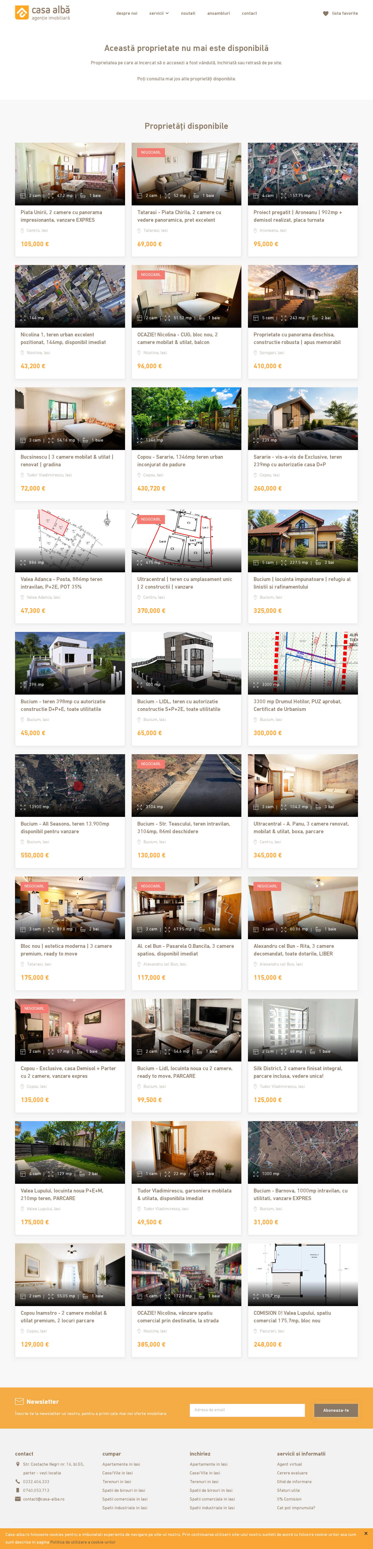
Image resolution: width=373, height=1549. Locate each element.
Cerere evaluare (292, 1473)
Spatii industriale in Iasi (124, 1508)
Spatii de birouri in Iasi (123, 1491)
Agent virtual (289, 1464)
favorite (345, 13)
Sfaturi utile (288, 1491)
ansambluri (218, 13)
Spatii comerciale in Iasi (124, 1499)
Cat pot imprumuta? (296, 1508)
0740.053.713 (36, 1491)
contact (249, 13)
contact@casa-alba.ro (43, 1499)
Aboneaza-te (336, 1410)
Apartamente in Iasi (121, 1464)
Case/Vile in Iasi (117, 1473)
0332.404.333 (36, 1482)
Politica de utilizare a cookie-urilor (83, 1542)
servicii (156, 13)
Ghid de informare (294, 1482)
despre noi (126, 13)
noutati (188, 13)
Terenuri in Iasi (116, 1482)
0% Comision (289, 1499)
